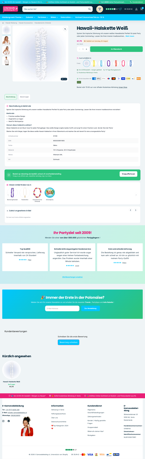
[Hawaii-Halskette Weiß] (86, 63)
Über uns (54, 418)
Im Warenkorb (116, 49)
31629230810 (15, 415)
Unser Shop (123, 87)
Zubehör (29, 17)
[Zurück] (130, 209)
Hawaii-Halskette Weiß (11, 382)
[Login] (136, 9)
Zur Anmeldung (90, 308)
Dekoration (66, 17)
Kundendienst (95, 405)
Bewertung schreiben (68, 342)
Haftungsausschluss (58, 414)
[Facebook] (9, 421)
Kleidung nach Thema (11, 17)
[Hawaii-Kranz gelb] (94, 63)
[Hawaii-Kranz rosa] (123, 63)
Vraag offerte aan (128, 174)
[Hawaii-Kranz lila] (108, 63)
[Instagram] (3, 421)
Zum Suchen (89, 9)
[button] (86, 49)
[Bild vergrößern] (65, 29)
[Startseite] (3, 23)
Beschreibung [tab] (10, 97)
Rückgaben (91, 435)
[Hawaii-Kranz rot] (116, 63)
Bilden (53, 17)
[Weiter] (135, 209)
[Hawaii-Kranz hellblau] (101, 63)
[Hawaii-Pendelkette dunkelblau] (131, 63)
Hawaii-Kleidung (11, 23)
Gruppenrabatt (93, 427)
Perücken (42, 17)
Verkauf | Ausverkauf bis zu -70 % (89, 17)
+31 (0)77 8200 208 (12, 410)
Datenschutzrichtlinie (58, 422)
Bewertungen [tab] (24, 97)
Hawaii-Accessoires (26, 23)
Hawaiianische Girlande (43, 23)
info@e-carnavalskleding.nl (17, 412)
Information (57, 405)
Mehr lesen (130, 36)
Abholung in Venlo (57, 410)
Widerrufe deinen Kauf (96, 431)
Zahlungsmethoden (94, 416)
